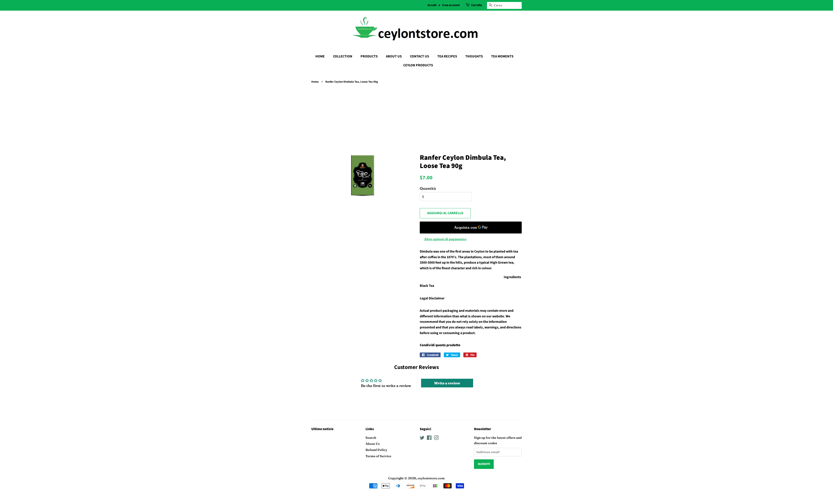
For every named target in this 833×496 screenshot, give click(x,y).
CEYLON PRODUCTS (418, 65)
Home (315, 82)
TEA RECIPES (447, 56)
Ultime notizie (322, 429)
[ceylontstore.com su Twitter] (422, 439)
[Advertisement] (416, 117)
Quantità (428, 188)
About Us (373, 444)
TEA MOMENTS (502, 56)
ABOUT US (394, 56)
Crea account (451, 5)
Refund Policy (376, 450)
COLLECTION (342, 56)
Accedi (432, 5)
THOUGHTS (474, 56)
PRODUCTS (369, 56)
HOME (320, 56)
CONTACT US (419, 56)
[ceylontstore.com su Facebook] (429, 439)
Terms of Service (378, 456)
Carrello (476, 5)
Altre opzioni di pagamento (445, 239)
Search (371, 438)
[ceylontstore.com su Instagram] (436, 439)
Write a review (447, 383)
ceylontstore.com (431, 478)
